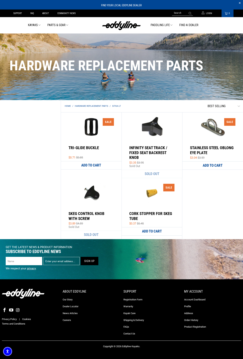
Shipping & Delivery (133, 320)
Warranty (128, 306)
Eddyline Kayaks (131, 346)
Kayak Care (129, 313)
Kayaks (33, 25)
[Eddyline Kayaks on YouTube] (11, 310)
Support (17, 13)
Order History (191, 320)
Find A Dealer (188, 25)
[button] (7, 351)
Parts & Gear (56, 25)
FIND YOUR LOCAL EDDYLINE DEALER (121, 5)
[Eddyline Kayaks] (121, 25)
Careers (67, 320)
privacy (31, 268)
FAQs (126, 326)
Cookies (26, 319)
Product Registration (195, 326)
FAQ (32, 13)
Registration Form (132, 299)
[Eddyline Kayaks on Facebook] (5, 310)
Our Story (68, 299)
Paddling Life (160, 25)
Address (188, 313)
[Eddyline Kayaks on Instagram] (18, 310)
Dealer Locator (70, 306)
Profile (187, 306)
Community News (66, 13)
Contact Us (129, 333)
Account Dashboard (194, 299)
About (45, 13)
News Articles (70, 313)
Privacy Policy (9, 319)
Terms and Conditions (13, 323)
